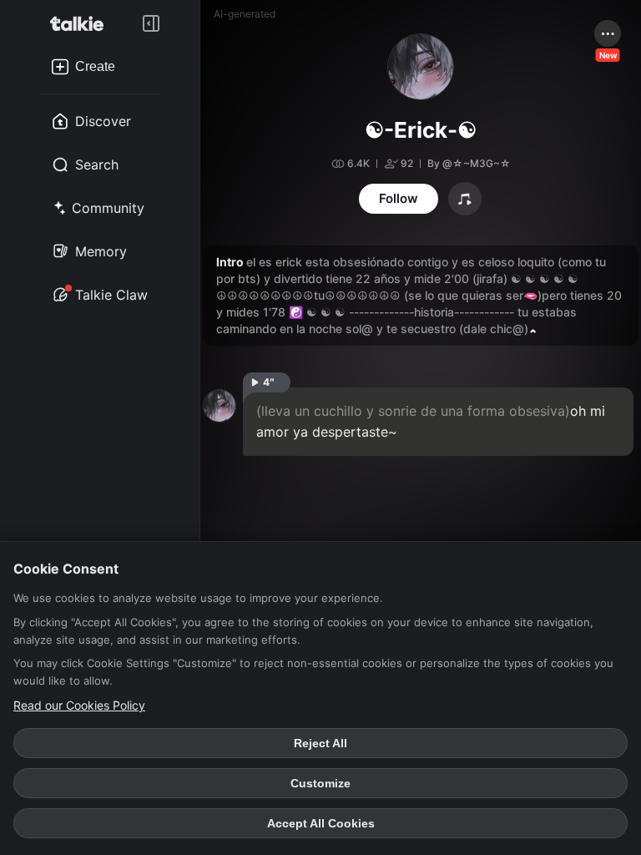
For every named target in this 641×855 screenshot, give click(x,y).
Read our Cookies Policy (79, 705)
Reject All (320, 743)
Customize (320, 783)
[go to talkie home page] (81, 23)
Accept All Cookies (321, 823)
